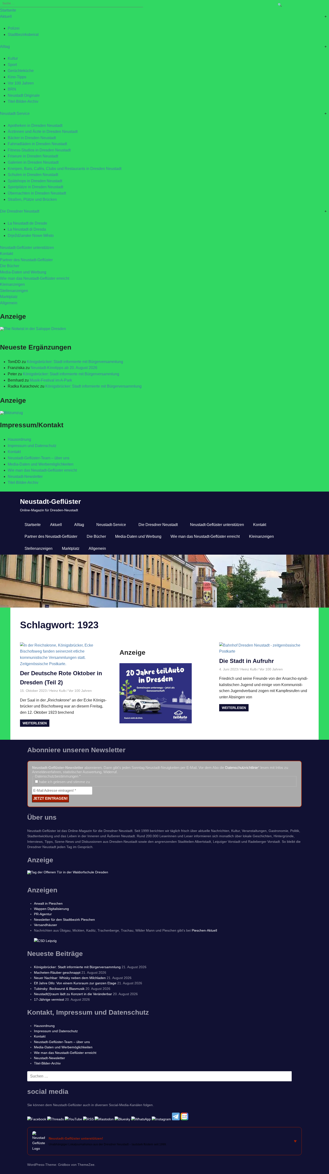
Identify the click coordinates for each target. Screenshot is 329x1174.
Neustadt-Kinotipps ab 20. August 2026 (64, 368)
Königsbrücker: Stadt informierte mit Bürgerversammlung (75, 362)
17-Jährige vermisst (49, 999)
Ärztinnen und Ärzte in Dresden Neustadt (43, 132)
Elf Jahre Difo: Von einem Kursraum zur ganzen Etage (75, 983)
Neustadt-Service (15, 113)
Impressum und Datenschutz (32, 446)
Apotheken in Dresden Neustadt (35, 125)
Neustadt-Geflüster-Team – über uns (38, 458)
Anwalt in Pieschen (48, 903)
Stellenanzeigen (14, 291)
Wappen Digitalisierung (51, 909)
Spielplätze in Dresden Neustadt (35, 187)
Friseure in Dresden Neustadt (33, 156)
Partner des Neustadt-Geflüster (26, 260)
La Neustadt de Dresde (27, 223)
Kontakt (6, 254)
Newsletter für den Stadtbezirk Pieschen (64, 919)
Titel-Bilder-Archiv (23, 101)
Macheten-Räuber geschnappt (57, 972)
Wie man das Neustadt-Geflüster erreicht (34, 278)
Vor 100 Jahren (21, 83)
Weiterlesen (35, 723)
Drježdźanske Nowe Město (31, 236)
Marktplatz (9, 297)
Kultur (13, 58)
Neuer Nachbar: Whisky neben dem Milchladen (70, 978)
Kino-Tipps (17, 77)
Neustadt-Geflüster (50, 501)
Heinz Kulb (57, 691)
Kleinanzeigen (12, 284)
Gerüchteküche (21, 71)
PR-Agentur (43, 914)
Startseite (8, 10)
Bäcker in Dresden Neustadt (32, 138)
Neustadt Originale (24, 95)
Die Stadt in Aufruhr (246, 661)
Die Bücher (9, 266)
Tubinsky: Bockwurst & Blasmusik (59, 989)
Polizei (14, 28)
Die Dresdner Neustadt (19, 211)
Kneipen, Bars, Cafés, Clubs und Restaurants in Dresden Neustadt (64, 169)
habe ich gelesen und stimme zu (64, 782)
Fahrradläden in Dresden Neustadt (37, 144)
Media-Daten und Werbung (23, 272)
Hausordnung (19, 439)
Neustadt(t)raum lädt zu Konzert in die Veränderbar (73, 994)
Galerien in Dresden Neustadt (33, 162)
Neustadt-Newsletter (25, 476)
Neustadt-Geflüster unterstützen (27, 248)
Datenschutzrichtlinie (241, 767)
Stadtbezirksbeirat (23, 34)
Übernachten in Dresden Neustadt (37, 193)
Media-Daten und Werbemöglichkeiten (40, 464)
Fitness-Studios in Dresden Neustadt (39, 150)
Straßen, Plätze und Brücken (32, 199)
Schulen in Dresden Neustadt (33, 175)
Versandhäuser (45, 925)
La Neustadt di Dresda (27, 229)
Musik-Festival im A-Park (51, 380)
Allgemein (8, 303)
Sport (12, 65)
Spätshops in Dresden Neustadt (35, 181)
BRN (12, 89)
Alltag (5, 47)
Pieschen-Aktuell (204, 930)
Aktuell (6, 16)
